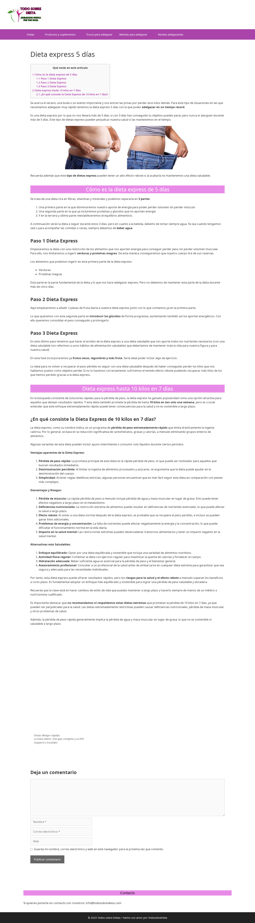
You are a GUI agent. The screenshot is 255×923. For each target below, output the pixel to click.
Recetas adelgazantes (170, 34)
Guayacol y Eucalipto (45, 742)
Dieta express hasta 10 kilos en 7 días (56, 90)
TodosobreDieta (157, 917)
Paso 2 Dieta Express (51, 82)
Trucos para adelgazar (99, 34)
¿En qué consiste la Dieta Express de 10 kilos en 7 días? (72, 94)
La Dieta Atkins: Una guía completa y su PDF (59, 738)
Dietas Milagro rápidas (47, 735)
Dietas (30, 34)
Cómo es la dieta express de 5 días (54, 74)
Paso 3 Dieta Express (51, 86)
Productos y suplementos (60, 34)
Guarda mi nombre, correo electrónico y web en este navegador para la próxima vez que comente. (98, 849)
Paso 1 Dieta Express (51, 78)
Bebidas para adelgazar (133, 34)
